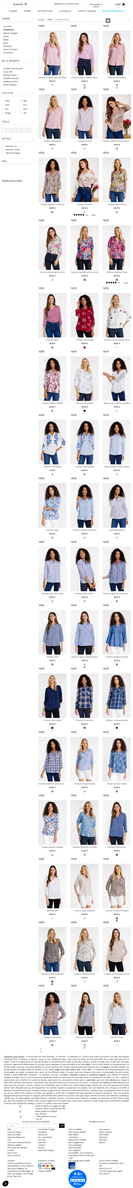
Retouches (103, 1137)
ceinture (113, 1080)
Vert (25, 113)
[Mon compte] (111, 4)
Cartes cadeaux (105, 1132)
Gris (6, 109)
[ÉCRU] (85, 212)
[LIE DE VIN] (52, 85)
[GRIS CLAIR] (117, 85)
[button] (18, 18)
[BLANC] (117, 410)
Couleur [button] (7, 92)
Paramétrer (16, 1175)
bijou (88, 1064)
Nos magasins (74, 1150)
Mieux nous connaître (77, 1140)
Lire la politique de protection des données (20, 1166)
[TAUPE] (117, 918)
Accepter (44, 1175)
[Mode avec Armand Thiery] (67, 2)
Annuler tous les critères (12, 181)
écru (79, 1069)
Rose (25, 109)
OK (62, 1125)
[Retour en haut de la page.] (124, 1184)
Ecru (25, 105)
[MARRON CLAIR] (85, 918)
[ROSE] (52, 148)
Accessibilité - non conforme (80, 1153)
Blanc (7, 101)
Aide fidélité (73, 1134)
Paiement (103, 1140)
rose (51, 1069)
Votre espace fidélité (77, 1132)
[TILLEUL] (117, 148)
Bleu (25, 101)
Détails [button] (6, 138)
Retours (102, 1142)
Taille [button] (5, 121)
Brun (7, 105)
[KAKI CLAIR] (117, 212)
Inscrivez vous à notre (36, 1121)
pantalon (91, 1080)
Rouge (8, 113)
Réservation (104, 1134)
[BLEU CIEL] (85, 474)
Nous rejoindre (74, 1147)
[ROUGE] (85, 1047)
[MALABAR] (85, 148)
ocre (63, 1069)
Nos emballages (75, 1145)
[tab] (18, 19)
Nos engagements (76, 1142)
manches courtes (13, 149)
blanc (73, 1069)
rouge (56, 1069)
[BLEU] (85, 279)
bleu (89, 1069)
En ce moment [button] (11, 60)
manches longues (13, 153)
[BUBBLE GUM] (85, 85)
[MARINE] (85, 410)
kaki (67, 1069)
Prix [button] (4, 161)
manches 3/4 (11, 146)
